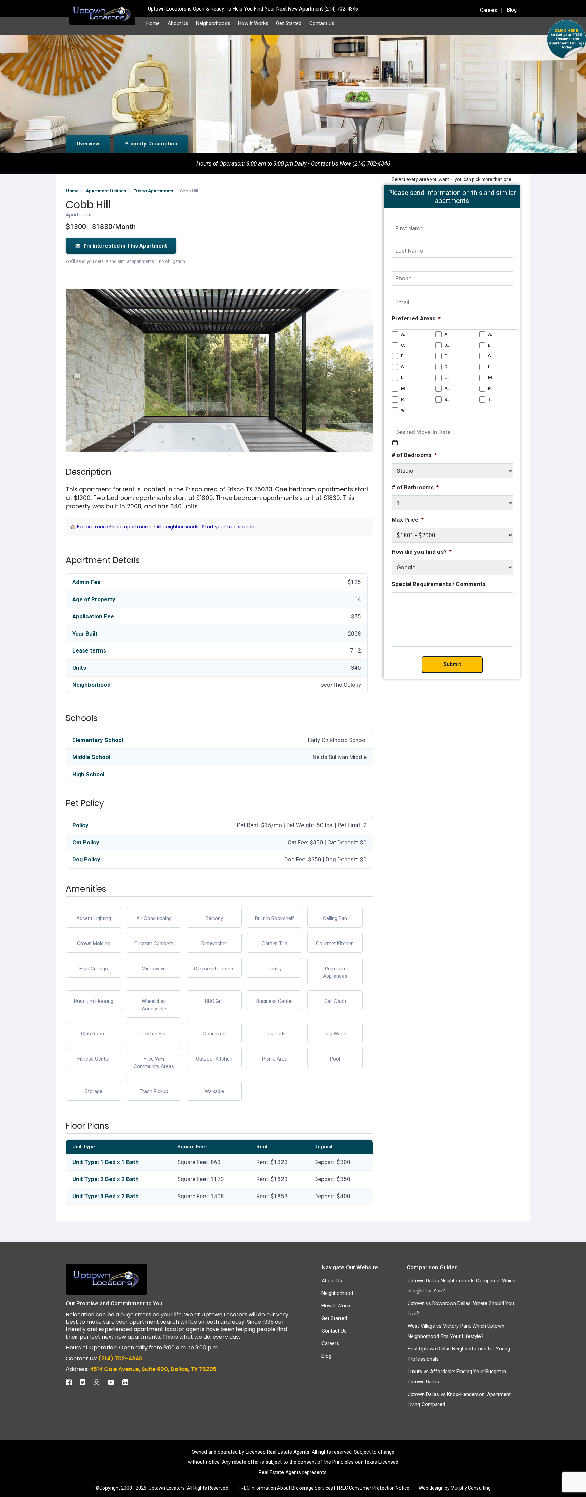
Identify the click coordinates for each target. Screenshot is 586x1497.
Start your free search (228, 526)
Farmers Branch (403, 355)
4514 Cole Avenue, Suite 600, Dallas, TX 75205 (153, 1369)
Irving (490, 366)
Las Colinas (403, 377)
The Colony (490, 399)
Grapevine (446, 366)
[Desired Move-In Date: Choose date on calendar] (395, 442)
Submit (452, 664)
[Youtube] (114, 1382)
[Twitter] (86, 1382)
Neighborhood (337, 1293)
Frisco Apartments (153, 190)
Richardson (490, 388)
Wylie (403, 410)
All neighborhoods (177, 526)
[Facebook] (72, 1382)
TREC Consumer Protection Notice (372, 1488)
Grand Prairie (403, 366)
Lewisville (446, 377)
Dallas (446, 345)
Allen (446, 334)
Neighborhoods (213, 23)
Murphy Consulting (471, 1488)
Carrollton (403, 345)
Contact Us (321, 23)
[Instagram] (100, 1382)
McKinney (490, 377)
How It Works (253, 23)
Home (153, 23)
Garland (490, 355)
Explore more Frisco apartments (115, 526)
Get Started (288, 23)
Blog (512, 10)
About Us (178, 23)
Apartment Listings (106, 190)
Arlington (490, 334)
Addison (403, 334)
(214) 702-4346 (120, 1358)
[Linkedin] (128, 1382)
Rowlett (403, 399)
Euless (490, 345)
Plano (446, 388)
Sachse (446, 399)
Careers (488, 10)
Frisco (446, 355)
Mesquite (403, 388)
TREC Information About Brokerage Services (285, 1488)
